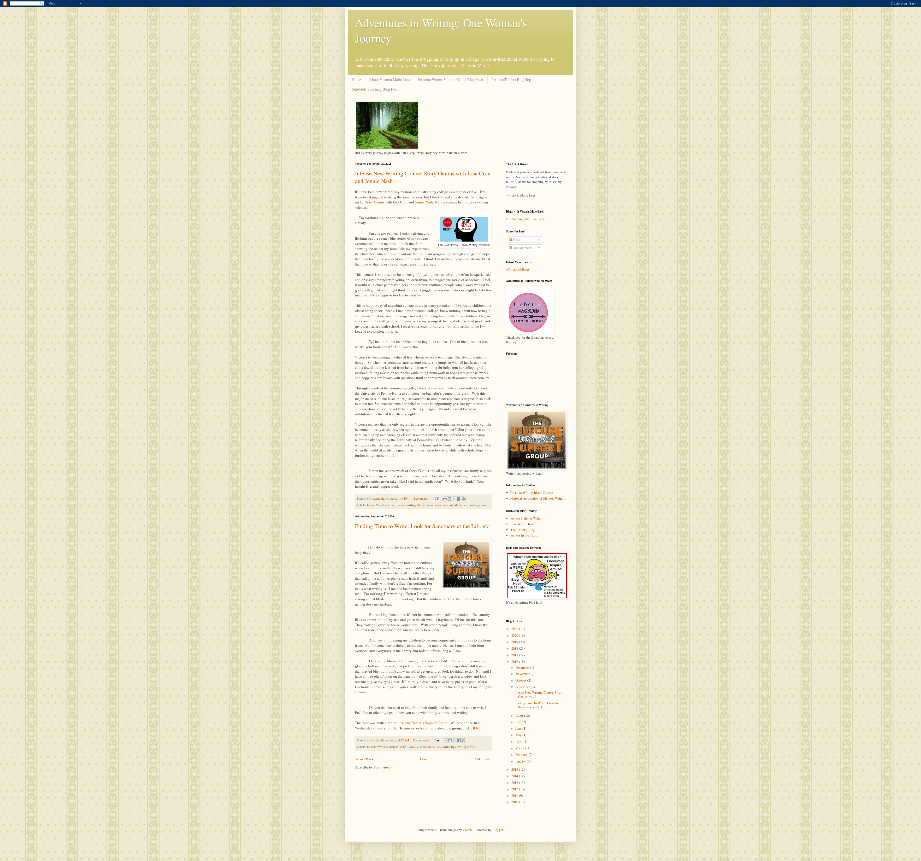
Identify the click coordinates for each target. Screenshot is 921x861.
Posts (516, 239)
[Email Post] (436, 499)
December (522, 667)
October (521, 680)
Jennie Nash (424, 202)
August (520, 715)
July (518, 722)
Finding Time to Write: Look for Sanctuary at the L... (536, 705)
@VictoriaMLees (517, 269)
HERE (476, 728)
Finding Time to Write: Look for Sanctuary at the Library (422, 526)
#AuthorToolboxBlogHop (511, 79)
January (521, 761)
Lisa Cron (400, 202)
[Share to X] (454, 499)
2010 (515, 802)
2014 (515, 776)
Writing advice (466, 747)
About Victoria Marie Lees (389, 79)
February (522, 754)
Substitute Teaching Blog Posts (375, 89)
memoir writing (406, 505)
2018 (515, 648)
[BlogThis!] (449, 499)
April (519, 741)
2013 (515, 782)
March (520, 748)
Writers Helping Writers (526, 518)
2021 (515, 628)
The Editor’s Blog (522, 529)
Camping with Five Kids (527, 219)
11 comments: (421, 499)
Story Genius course (429, 505)
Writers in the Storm (524, 535)
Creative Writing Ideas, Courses (531, 492)
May (518, 735)
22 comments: (422, 740)
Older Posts (482, 759)
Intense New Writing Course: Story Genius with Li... (538, 694)
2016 (515, 661)
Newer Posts (364, 759)
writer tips (449, 747)
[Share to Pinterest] (463, 499)
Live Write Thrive (522, 524)
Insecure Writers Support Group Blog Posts (451, 79)
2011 (515, 795)
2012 (515, 789)
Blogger (497, 829)
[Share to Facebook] (458, 499)
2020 (515, 635)
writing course (478, 505)
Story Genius (374, 202)
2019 (515, 642)
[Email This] (445, 499)
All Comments (522, 247)
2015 (515, 769)
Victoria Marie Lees (455, 505)
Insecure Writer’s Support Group (422, 722)
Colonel (468, 829)
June (518, 728)
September (523, 687)
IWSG (411, 747)
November (523, 673)
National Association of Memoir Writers (537, 498)
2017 (515, 655)
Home (356, 79)
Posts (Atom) (383, 767)
